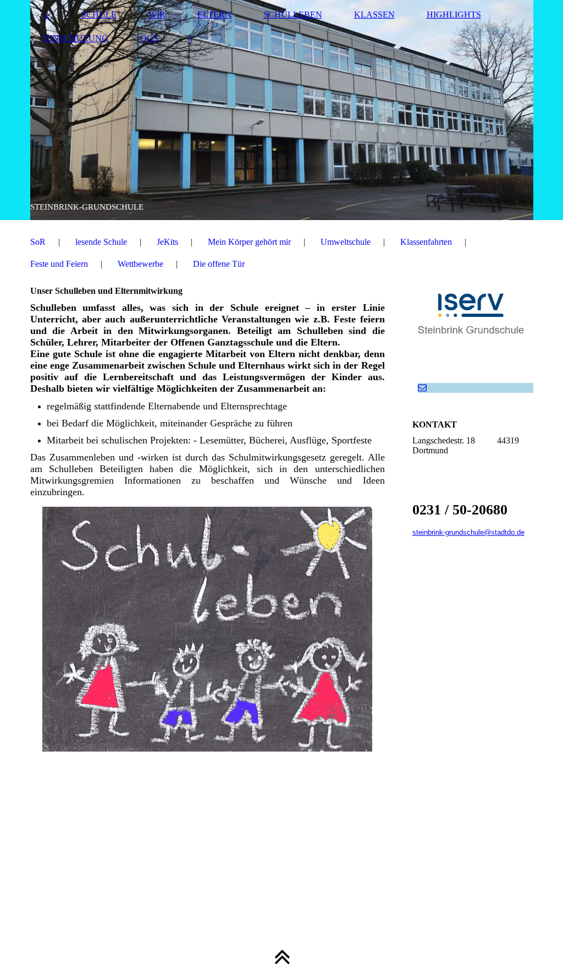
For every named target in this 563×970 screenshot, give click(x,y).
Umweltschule (346, 241)
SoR (38, 241)
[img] (281, 110)
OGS (149, 38)
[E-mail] (422, 387)
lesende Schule (101, 241)
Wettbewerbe (140, 263)
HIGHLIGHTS (454, 14)
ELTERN (214, 14)
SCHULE (99, 14)
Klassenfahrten (426, 241)
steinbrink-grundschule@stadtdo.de (468, 532)
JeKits (167, 241)
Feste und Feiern (59, 263)
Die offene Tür (219, 263)
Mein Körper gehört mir (249, 241)
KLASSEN (374, 14)
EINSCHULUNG (76, 38)
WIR (156, 14)
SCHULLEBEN (292, 14)
